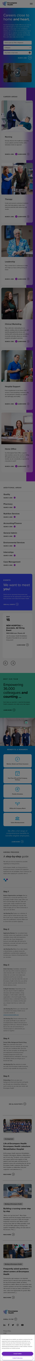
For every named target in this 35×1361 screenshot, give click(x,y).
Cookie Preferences (17, 1358)
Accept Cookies (18, 1354)
